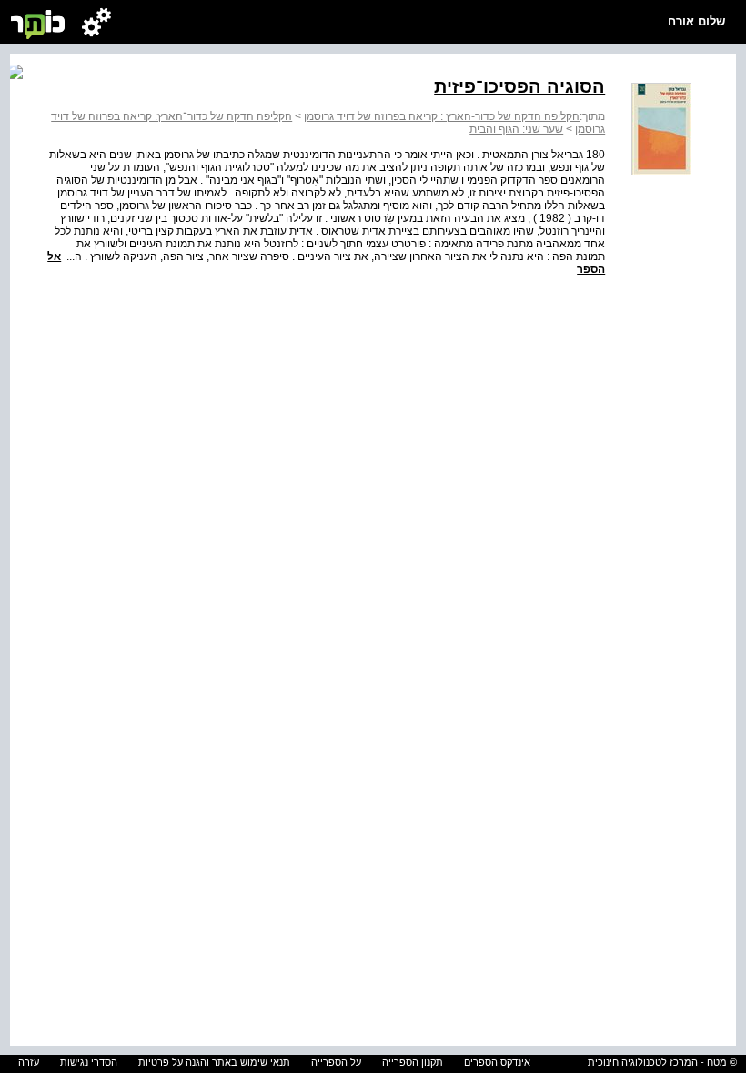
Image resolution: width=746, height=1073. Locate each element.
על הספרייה (336, 1062)
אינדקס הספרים (497, 1062)
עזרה (28, 1062)
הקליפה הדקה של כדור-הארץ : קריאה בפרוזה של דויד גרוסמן (442, 116)
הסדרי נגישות (88, 1062)
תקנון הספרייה (412, 1062)
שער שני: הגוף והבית (516, 129)
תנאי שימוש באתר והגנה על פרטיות (214, 1062)
